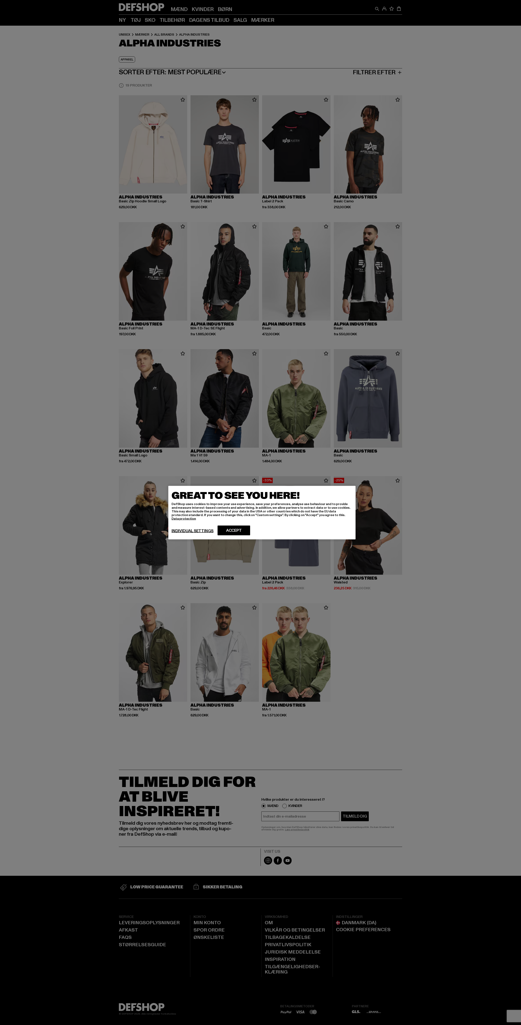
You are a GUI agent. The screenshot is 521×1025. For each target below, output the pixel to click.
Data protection (184, 518)
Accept (234, 530)
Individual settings (192, 530)
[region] (262, 512)
